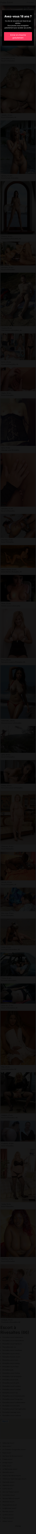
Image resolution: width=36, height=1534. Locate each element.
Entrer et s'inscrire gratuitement (18, 36)
